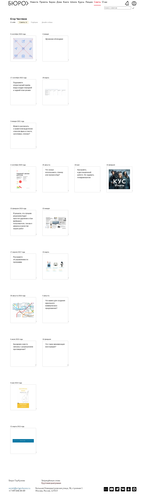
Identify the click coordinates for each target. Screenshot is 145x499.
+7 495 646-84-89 (17, 491)
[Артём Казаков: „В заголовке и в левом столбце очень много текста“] (55, 92)
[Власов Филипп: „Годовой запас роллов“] (23, 179)
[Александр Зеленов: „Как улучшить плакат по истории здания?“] (55, 223)
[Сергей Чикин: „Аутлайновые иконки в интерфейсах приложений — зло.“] (23, 48)
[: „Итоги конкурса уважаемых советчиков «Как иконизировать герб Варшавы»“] (119, 179)
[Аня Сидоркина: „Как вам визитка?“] (23, 397)
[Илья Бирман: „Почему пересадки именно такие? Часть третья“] (23, 310)
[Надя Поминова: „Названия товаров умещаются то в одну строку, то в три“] (55, 266)
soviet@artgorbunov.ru (19, 488)
